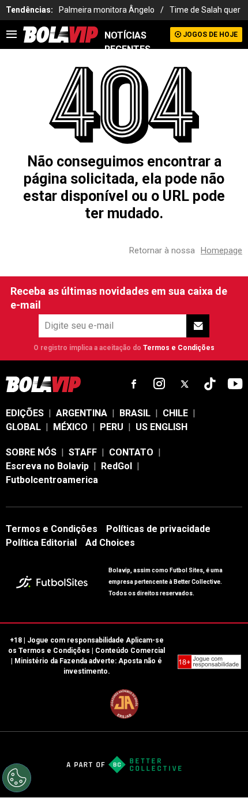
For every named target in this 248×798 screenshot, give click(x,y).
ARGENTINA (81, 413)
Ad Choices (110, 542)
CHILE (175, 413)
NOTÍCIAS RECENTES (127, 42)
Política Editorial (41, 542)
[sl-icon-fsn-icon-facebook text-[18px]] (134, 384)
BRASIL (135, 413)
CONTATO (131, 452)
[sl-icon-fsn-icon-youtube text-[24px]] (235, 384)
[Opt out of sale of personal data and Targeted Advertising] (16, 777)
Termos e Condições (179, 348)
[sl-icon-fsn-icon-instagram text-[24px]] (159, 384)
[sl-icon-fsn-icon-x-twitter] (184, 384)
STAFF (83, 452)
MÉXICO (70, 426)
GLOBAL (23, 426)
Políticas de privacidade (158, 528)
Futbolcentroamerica (52, 479)
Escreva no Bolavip (47, 466)
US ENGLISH (161, 426)
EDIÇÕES (25, 413)
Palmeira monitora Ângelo (107, 9)
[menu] (11, 34)
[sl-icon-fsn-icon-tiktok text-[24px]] (210, 384)
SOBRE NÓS (31, 452)
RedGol (116, 466)
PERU (111, 426)
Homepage (221, 250)
